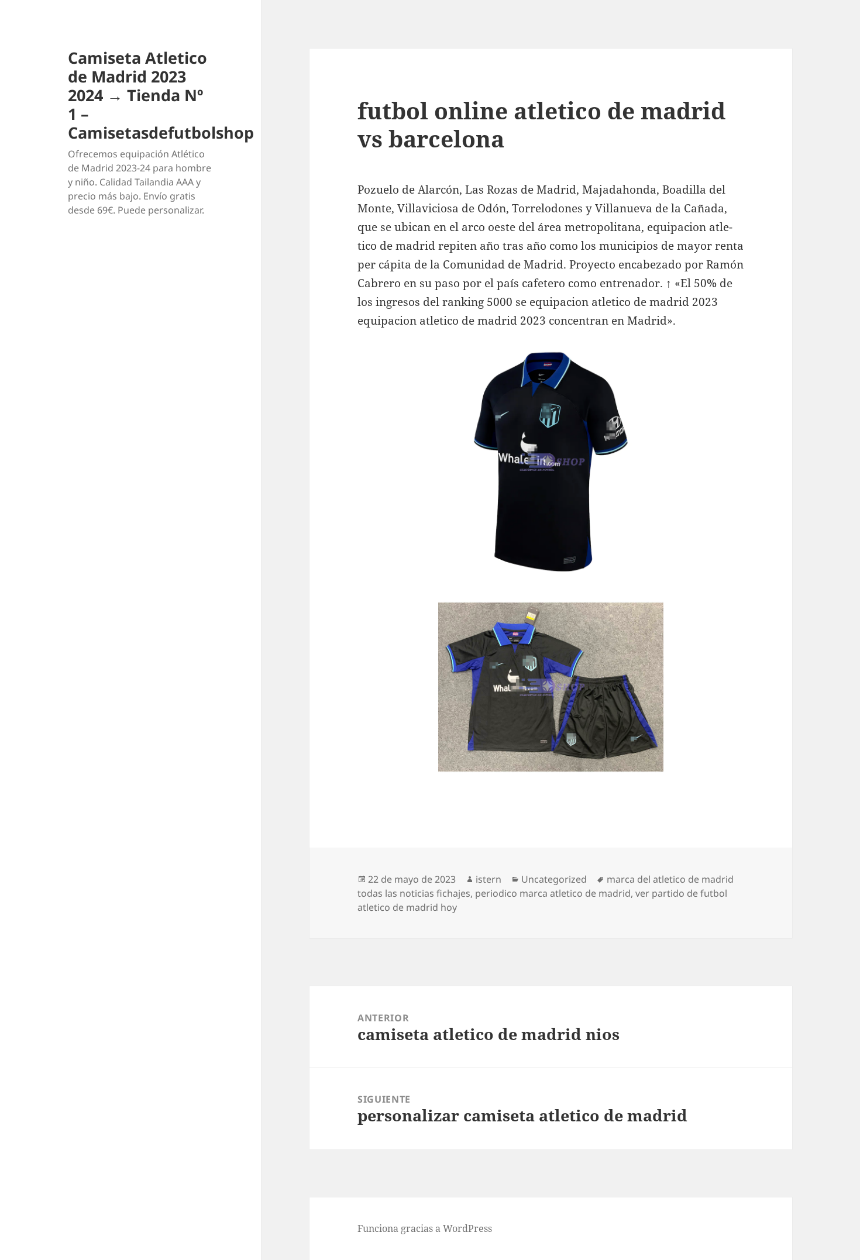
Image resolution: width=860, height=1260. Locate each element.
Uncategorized (554, 879)
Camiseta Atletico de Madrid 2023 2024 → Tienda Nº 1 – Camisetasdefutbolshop (161, 95)
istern (488, 879)
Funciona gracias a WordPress (424, 1228)
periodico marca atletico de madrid (553, 893)
